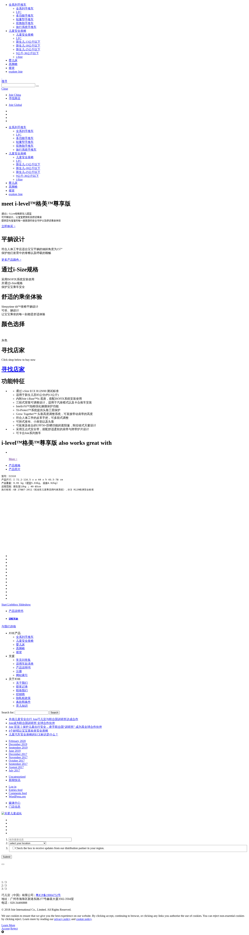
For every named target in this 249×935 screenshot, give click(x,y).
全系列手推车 (17, 4)
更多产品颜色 (11, 259)
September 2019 (18, 747)
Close (4, 88)
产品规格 (14, 465)
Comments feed (18, 793)
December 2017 (18, 754)
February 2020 (17, 741)
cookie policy (84, 919)
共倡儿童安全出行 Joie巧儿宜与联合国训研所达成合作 (43, 719)
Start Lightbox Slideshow (16, 604)
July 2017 (14, 770)
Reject (14, 928)
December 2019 (18, 744)
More (13, 459)
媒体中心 (14, 802)
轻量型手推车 (25, 19)
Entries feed (15, 789)
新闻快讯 (14, 780)
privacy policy (62, 919)
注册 (19, 671)
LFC (19, 12)
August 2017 (16, 767)
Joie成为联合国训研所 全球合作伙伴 (32, 723)
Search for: (7, 712)
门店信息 (14, 806)
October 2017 (17, 760)
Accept (5, 928)
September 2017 (18, 763)
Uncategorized (17, 776)
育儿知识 (22, 705)
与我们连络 (8, 626)
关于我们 (22, 682)
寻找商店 (14, 98)
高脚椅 (13, 64)
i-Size (19, 56)
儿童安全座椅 (17, 30)
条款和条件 (23, 701)
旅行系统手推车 (26, 27)
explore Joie (16, 71)
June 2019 (15, 750)
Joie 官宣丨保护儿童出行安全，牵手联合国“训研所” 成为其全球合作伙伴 (55, 726)
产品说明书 (16, 610)
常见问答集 (23, 659)
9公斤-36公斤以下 (27, 53)
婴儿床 (13, 60)
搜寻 (4, 81)
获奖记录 (22, 686)
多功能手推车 (25, 15)
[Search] (37, 86)
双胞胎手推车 (25, 23)
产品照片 (14, 469)
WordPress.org (17, 796)
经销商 (20, 694)
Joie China (15, 94)
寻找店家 (13, 369)
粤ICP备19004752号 (48, 895)
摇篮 (12, 67)
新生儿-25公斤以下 (28, 49)
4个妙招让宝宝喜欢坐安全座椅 (28, 730)
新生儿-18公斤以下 (28, 45)
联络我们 (22, 690)
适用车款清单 (25, 663)
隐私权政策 (23, 698)
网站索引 (22, 675)
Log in (12, 786)
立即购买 (8, 226)
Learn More (8, 925)
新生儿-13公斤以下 (28, 41)
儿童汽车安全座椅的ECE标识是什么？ (33, 734)
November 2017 (18, 757)
